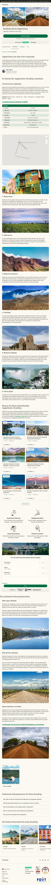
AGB (3, 876)
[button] (5, 4)
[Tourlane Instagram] (43, 860)
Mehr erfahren (26, 503)
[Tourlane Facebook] (40, 860)
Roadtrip (9, 51)
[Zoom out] (46, 143)
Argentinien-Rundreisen (21, 416)
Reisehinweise (5, 878)
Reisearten (4, 51)
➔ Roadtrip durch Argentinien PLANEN (15, 102)
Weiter (25, 585)
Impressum (4, 871)
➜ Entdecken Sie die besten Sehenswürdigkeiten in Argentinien (23, 724)
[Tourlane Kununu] (48, 860)
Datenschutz (5, 873)
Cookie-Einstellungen (5, 881)
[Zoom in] (46, 140)
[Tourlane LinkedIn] (45, 860)
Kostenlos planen (25, 36)
